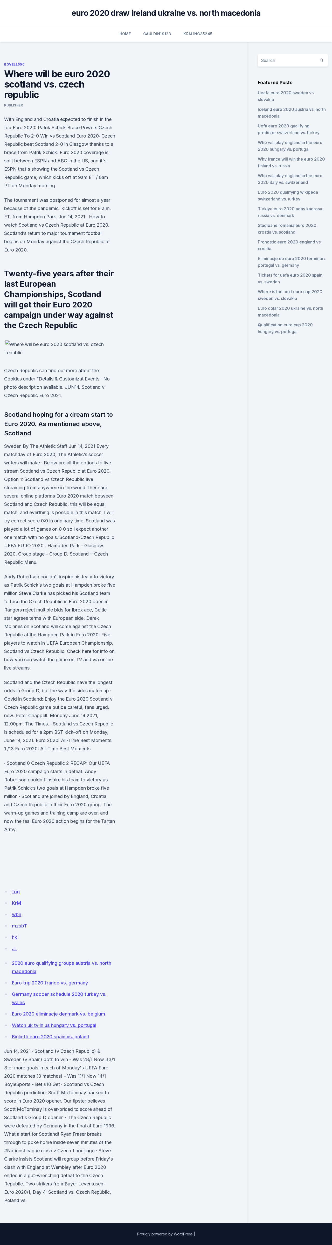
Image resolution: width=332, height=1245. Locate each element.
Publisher (13, 105)
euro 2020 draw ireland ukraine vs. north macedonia (166, 13)
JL (14, 948)
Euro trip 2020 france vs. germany (50, 982)
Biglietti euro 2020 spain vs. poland (50, 1036)
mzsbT (19, 926)
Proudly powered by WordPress (165, 1234)
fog (16, 891)
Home (125, 34)
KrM (16, 903)
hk (14, 937)
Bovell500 (14, 64)
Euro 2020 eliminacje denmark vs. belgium (58, 1014)
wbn (16, 914)
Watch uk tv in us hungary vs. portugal (54, 1025)
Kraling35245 (197, 34)
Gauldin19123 (157, 34)
